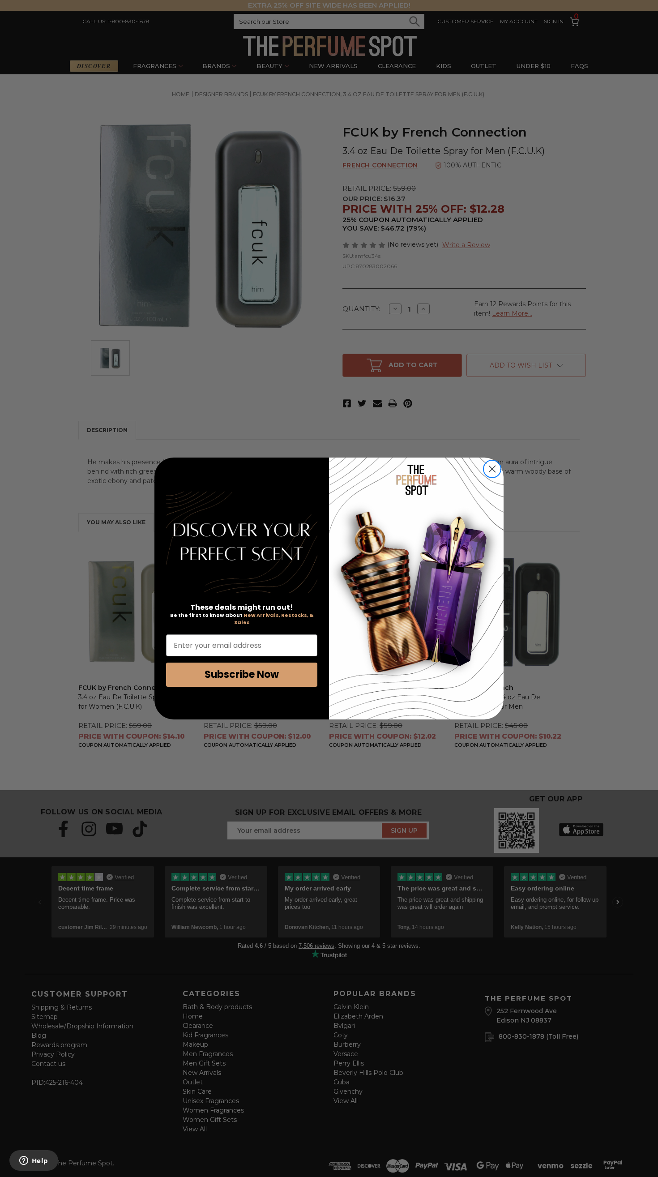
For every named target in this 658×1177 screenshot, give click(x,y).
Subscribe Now (242, 674)
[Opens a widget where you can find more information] (33, 1161)
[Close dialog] (492, 469)
